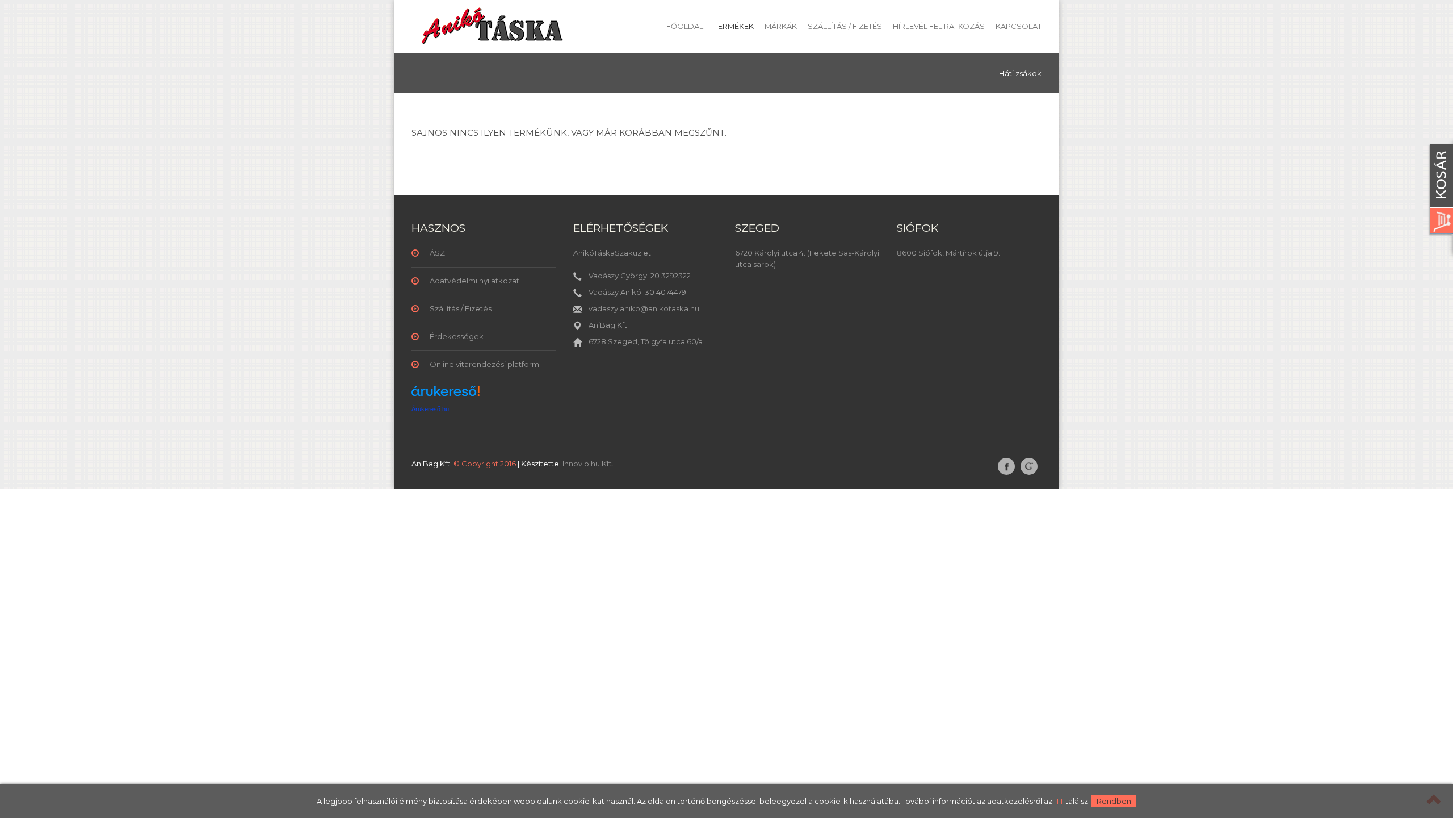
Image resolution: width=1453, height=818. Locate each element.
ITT (1059, 801)
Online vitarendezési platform (484, 364)
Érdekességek (457, 336)
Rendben (1114, 801)
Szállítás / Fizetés (845, 26)
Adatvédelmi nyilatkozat (474, 280)
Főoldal (684, 26)
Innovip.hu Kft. (588, 463)
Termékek (734, 26)
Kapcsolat (1019, 26)
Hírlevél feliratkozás (939, 26)
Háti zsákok (1020, 73)
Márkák (781, 26)
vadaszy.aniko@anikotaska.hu (644, 308)
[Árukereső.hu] (445, 395)
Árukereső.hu (430, 409)
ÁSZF (440, 252)
